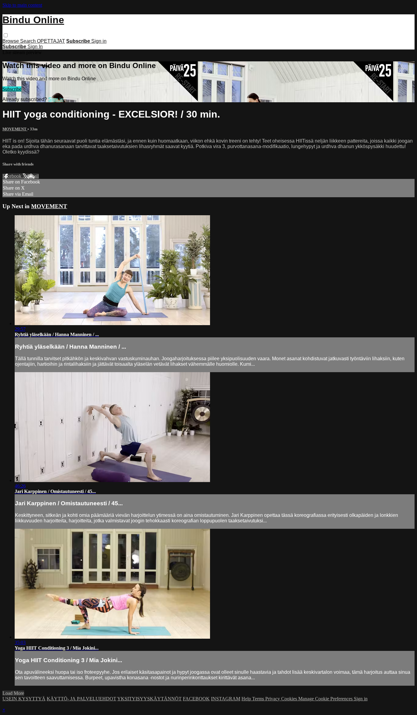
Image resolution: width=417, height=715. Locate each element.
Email (33, 176)
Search (28, 41)
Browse (11, 41)
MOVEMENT (14, 129)
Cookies (289, 698)
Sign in (99, 41)
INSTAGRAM (225, 698)
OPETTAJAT (51, 41)
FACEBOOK (196, 698)
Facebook (12, 176)
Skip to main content (22, 5)
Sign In (35, 46)
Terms (258, 698)
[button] (6, 35)
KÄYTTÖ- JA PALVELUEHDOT (81, 698)
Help (246, 698)
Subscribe (11, 89)
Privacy (273, 698)
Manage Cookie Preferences (326, 698)
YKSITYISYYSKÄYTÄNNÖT (149, 698)
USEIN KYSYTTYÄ (23, 698)
